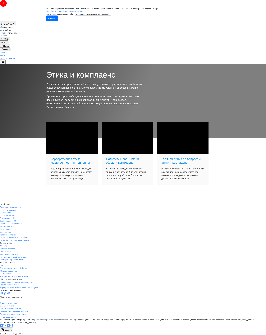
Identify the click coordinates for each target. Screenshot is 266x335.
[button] (2, 52)
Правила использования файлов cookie (93, 14)
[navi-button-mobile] (3, 62)
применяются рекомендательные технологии (54, 319)
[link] (5, 46)
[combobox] (6, 330)
